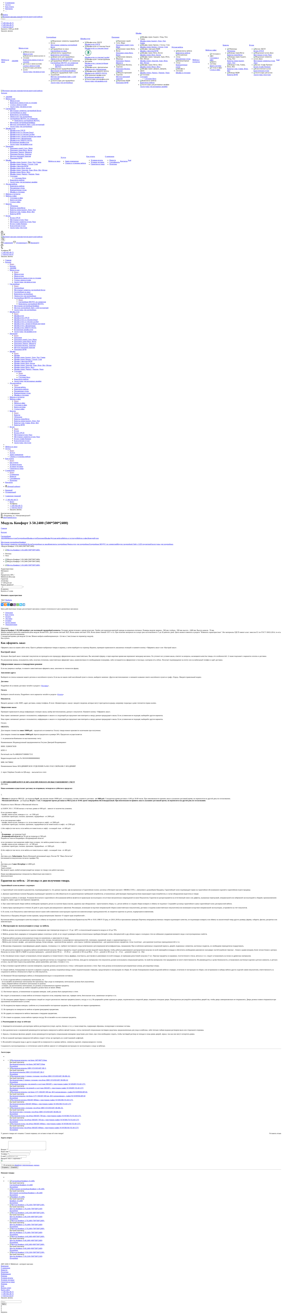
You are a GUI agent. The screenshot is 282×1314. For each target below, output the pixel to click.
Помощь (4, 1276)
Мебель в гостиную (69, 538)
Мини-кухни (19, 274)
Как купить (14, 462)
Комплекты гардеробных (57, 544)
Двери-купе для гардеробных (78, 544)
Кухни (16, 431)
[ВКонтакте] (2, 604)
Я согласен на (21, 1165)
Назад (12, 264)
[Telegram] (23, 604)
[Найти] (2, 21)
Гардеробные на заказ (40, 544)
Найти (4, 1304)
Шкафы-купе (19, 316)
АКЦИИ (4, 538)
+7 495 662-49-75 (7, 23)
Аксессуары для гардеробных (162, 544)
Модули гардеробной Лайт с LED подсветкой (134, 544)
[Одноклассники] (5, 604)
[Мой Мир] (8, 604)
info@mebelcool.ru (10, 517)
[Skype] (20, 604)
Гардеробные (19, 288)
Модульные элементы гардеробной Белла (16, 544)
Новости (4, 1270)
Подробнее (14, 1066)
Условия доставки (7, 1280)
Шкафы (17, 355)
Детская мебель (20, 387)
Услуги (12, 453)
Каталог (13, 266)
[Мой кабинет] (2, 232)
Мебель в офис (19, 403)
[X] (11, 604)
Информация (6, 1274)
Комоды (17, 415)
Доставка (44, 686)
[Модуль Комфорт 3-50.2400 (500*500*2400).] (22, 550)
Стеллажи (22, 375)
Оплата (60, 694)
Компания (4, 1266)
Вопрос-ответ (6, 1288)
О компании (14, 474)
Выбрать (8, 600)
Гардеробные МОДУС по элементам (32, 302)
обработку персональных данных (26, 1165)
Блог (2, 1286)
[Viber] (14, 604)
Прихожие (18, 337)
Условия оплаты (7, 1278)
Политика (4, 1272)
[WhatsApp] (17, 604)
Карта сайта (5, 1290)
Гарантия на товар (8, 1282)
